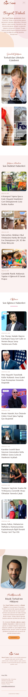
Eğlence (6, 313)
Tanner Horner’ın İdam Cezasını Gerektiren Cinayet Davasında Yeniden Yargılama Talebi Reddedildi (13, 135)
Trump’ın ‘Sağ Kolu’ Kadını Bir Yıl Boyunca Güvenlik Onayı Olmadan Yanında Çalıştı (14, 491)
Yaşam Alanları (8, 173)
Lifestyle (7, 86)
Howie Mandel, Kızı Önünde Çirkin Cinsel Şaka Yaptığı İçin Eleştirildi (13, 416)
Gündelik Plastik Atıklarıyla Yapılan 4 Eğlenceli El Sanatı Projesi (13, 276)
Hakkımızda (14, 637)
